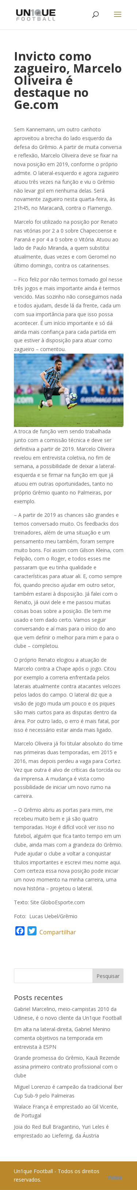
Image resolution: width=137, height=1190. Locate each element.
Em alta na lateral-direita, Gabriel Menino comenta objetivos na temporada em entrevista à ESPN (62, 1038)
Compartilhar (57, 932)
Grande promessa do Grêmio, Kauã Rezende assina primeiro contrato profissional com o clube (67, 1066)
